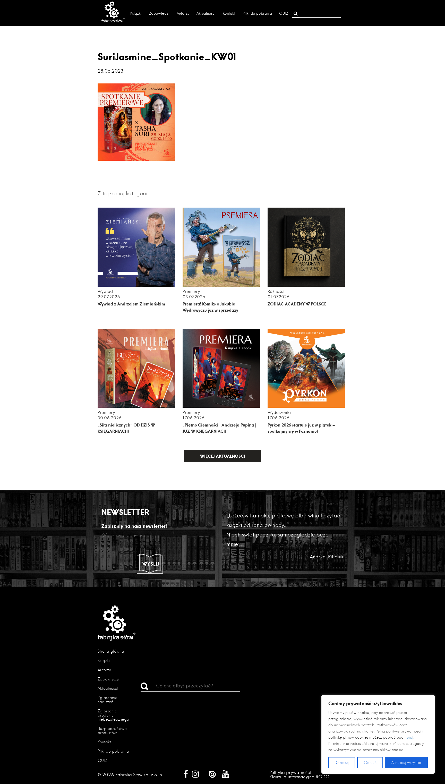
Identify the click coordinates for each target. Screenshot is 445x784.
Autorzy (183, 13)
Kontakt (229, 13)
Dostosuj (342, 762)
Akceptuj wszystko (406, 762)
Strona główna (111, 651)
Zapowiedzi (159, 13)
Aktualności (206, 13)
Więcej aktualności (222, 456)
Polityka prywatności (290, 772)
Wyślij (150, 564)
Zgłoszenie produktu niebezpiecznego (113, 715)
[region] (378, 734)
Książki (136, 13)
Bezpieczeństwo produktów (112, 730)
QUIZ (283, 13)
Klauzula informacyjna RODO (299, 776)
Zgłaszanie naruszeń (107, 699)
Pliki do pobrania (257, 13)
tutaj (409, 737)
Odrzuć (370, 762)
